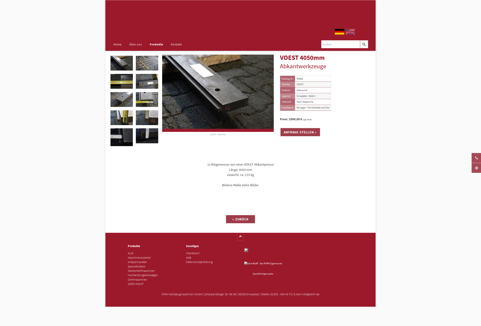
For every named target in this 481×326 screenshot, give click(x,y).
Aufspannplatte (137, 262)
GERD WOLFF (136, 284)
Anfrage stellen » (300, 132)
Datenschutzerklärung (199, 262)
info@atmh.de (310, 294)
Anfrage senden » (240, 322)
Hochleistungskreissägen (143, 275)
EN (350, 32)
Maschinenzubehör (139, 257)
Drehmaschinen (137, 279)
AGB (188, 257)
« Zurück (240, 219)
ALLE (130, 253)
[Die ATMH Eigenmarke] (263, 266)
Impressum (193, 253)
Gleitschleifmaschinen (141, 271)
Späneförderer (137, 266)
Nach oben (240, 237)
